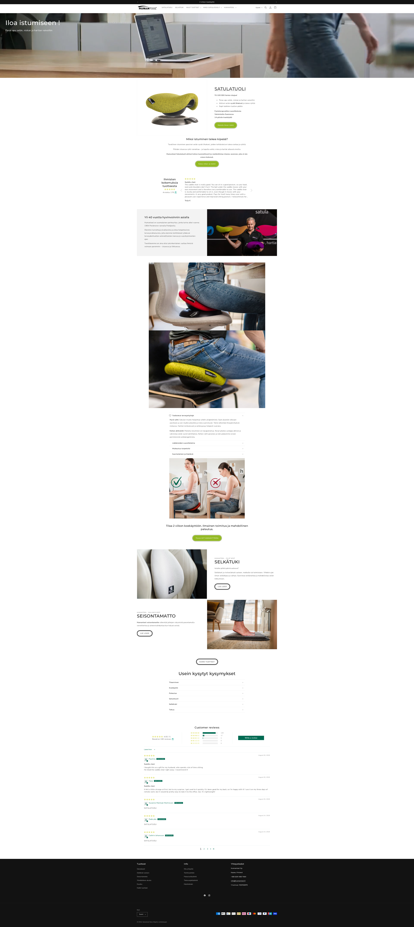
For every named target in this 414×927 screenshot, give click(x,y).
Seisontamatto (142, 877)
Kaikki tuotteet (142, 888)
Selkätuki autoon (143, 873)
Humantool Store (148, 922)
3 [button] (207, 849)
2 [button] (204, 849)
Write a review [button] (251, 738)
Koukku (139, 884)
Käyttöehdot (188, 884)
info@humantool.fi (238, 881)
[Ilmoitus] (276, 2)
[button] (193, 7)
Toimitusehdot (189, 873)
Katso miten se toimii (207, 164)
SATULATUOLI (230, 88)
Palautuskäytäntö (190, 877)
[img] (169, 189)
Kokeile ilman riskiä (226, 125)
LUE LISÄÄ (222, 586)
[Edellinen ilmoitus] (137, 2)
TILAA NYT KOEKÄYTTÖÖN (207, 538)
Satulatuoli (141, 869)
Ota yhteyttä (188, 869)
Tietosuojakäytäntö (191, 880)
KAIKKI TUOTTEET (207, 662)
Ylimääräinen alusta (144, 880)
